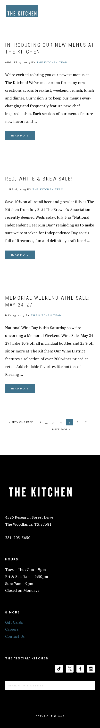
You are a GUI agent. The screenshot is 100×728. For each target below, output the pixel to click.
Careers (11, 629)
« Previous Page (20, 422)
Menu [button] (89, 10)
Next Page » (61, 429)
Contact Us (15, 636)
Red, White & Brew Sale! (39, 179)
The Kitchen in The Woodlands (22, 11)
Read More (20, 135)
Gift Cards (14, 622)
